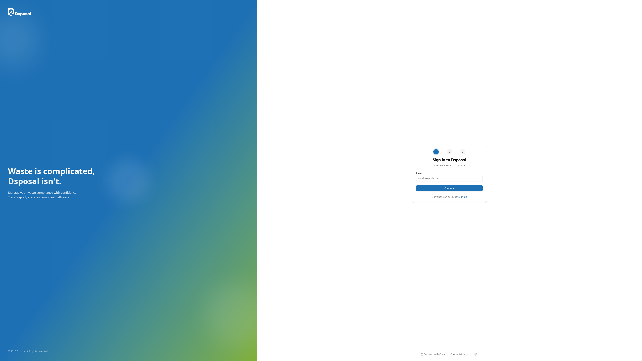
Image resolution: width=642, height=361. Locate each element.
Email (419, 173)
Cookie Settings (459, 354)
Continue (449, 188)
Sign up (462, 196)
